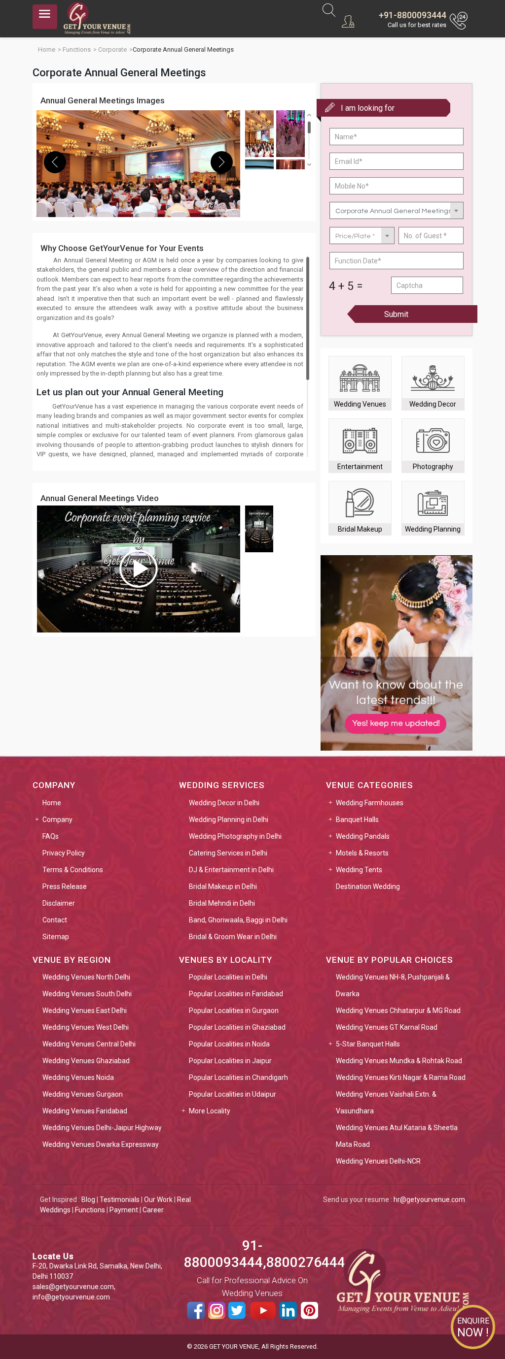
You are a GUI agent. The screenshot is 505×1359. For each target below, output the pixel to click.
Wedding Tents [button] (359, 870)
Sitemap (55, 937)
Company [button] (57, 819)
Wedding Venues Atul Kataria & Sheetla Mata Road (397, 1136)
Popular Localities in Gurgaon (234, 1010)
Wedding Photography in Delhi (235, 836)
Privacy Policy (63, 853)
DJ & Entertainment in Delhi (231, 870)
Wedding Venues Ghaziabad (86, 1061)
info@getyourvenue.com (71, 1297)
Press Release (64, 886)
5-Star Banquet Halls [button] (368, 1044)
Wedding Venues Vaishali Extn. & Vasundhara (386, 1102)
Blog (88, 1199)
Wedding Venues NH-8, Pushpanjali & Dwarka (393, 985)
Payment (123, 1210)
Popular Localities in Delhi (228, 977)
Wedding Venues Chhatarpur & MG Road (398, 1010)
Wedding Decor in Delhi (224, 803)
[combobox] (396, 210)
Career (153, 1210)
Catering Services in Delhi (228, 853)
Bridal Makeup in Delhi (223, 886)
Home (51, 803)
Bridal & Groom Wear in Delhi (233, 937)
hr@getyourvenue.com (429, 1199)
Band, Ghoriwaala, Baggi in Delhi (238, 920)
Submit (396, 314)
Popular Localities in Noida (229, 1044)
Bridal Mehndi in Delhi (222, 903)
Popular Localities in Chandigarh (238, 1077)
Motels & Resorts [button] (362, 853)
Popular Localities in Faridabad (236, 994)
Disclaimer (58, 903)
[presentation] (55, 162)
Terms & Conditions (72, 870)
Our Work (158, 1199)
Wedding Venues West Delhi (85, 1027)
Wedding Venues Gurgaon (82, 1094)
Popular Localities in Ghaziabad (237, 1027)
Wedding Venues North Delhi (86, 977)
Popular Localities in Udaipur (232, 1094)
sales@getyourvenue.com (73, 1287)
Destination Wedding (368, 886)
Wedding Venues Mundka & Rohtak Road (399, 1061)
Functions (90, 1210)
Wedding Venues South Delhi (87, 994)
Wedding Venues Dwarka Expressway (100, 1144)
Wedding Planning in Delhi (228, 819)
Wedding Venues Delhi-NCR (378, 1161)
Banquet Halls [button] (357, 819)
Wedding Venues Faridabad (84, 1111)
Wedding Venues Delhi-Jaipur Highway (102, 1128)
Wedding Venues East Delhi (84, 1010)
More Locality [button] (209, 1111)
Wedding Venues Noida (78, 1077)
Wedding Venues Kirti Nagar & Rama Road (401, 1077)
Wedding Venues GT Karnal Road (386, 1027)
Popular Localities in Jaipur (230, 1061)
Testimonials (120, 1199)
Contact (54, 920)
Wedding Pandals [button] (363, 836)
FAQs (50, 836)
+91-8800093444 (412, 15)
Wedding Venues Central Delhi (89, 1044)
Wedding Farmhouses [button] (369, 803)
